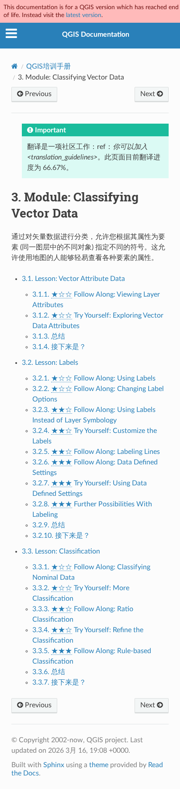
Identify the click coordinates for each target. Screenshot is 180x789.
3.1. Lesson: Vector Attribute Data (73, 278)
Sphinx (53, 764)
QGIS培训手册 (48, 66)
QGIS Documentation (95, 34)
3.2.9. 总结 (48, 525)
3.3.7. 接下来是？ (59, 682)
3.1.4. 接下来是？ (59, 346)
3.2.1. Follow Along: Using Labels (94, 378)
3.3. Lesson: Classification (61, 551)
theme (98, 764)
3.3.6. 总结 (48, 671)
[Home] (14, 66)
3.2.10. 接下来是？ (61, 535)
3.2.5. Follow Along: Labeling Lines (96, 451)
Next (148, 93)
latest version (83, 15)
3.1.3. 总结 (48, 336)
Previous (37, 93)
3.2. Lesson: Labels (50, 362)
